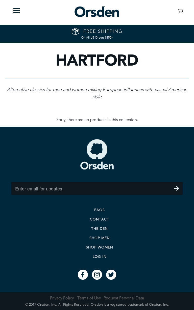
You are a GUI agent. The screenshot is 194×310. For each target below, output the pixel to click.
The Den (99, 229)
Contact (99, 219)
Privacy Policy (62, 298)
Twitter (111, 275)
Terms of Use (89, 298)
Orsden (97, 154)
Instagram (97, 275)
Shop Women (99, 247)
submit (176, 188)
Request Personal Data (124, 298)
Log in (100, 257)
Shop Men (99, 238)
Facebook (83, 275)
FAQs (99, 210)
